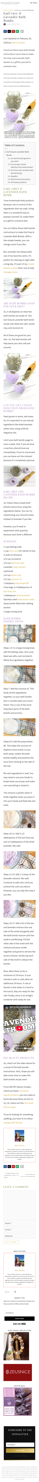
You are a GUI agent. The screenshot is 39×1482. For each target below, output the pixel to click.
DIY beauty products (19, 182)
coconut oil (16, 579)
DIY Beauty (11, 10)
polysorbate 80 (22, 583)
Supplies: (14, 176)
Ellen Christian (18, 42)
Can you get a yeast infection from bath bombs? (22, 165)
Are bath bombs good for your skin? (21, 159)
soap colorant (19, 567)
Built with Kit (19, 1324)
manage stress (10, 272)
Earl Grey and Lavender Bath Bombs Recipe (22, 171)
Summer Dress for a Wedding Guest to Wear (11, 1175)
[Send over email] (17, 31)
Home (5, 10)
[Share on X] (9, 31)
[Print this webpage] (22, 31)
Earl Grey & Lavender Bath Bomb (17, 153)
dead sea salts (17, 562)
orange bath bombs (13, 1122)
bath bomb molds (26, 599)
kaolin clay (16, 575)
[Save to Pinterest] (13, 31)
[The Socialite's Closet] (10, 3)
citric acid (13, 550)
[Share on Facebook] (5, 31)
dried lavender (23, 595)
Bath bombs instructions (20, 179)
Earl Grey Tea (10, 591)
